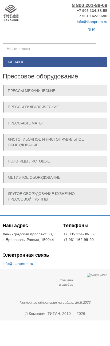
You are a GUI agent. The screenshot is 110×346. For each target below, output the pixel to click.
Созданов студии (66, 282)
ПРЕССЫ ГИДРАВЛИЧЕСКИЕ (33, 107)
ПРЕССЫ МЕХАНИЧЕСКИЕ (31, 91)
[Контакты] (60, 29)
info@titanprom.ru (92, 21)
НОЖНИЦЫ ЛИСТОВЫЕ (29, 161)
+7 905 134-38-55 (92, 11)
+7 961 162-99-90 (92, 16)
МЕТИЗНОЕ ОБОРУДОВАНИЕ (34, 177)
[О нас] (81, 29)
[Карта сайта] (50, 29)
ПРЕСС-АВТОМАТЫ (25, 123)
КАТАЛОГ (16, 62)
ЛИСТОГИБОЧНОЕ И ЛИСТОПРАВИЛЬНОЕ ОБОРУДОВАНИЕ (46, 142)
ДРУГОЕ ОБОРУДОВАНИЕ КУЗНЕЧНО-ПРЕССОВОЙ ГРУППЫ (42, 196)
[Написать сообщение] (71, 29)
